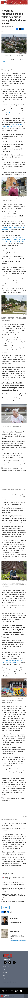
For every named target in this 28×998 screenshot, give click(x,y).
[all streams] (26, 996)
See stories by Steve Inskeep (18, 941)
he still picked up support (8, 113)
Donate (23, 2)
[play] (2, 996)
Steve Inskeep (5, 28)
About (4, 969)
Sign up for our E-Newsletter (9, 982)
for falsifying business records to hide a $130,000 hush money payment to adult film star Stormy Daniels (13, 239)
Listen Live (5, 978)
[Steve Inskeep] (4, 933)
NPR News (5, 907)
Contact (5, 972)
